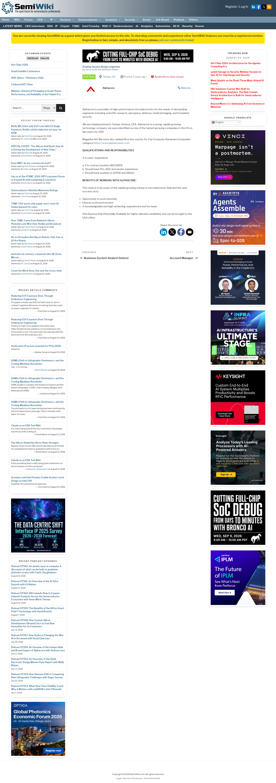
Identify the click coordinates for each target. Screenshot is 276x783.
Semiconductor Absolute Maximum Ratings (34, 190)
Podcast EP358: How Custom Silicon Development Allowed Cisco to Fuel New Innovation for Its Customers (33, 623)
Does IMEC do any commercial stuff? (31, 163)
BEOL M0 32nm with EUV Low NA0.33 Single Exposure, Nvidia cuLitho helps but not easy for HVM (36, 129)
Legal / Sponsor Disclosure (129, 778)
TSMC (76, 26)
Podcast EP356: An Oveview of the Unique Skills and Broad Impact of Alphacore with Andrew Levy (38, 649)
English (219, 122)
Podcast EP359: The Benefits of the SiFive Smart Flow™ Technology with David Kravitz (37, 610)
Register (231, 6)
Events (199, 26)
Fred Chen (28, 136)
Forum (28, 19)
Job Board (162, 19)
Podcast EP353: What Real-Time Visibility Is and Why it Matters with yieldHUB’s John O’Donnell (37, 688)
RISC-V (106, 26)
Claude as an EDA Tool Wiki (26, 425)
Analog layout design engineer (101, 66)
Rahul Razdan (41, 370)
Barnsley (25, 169)
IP (51, 19)
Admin (88, 69)
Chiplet (64, 26)
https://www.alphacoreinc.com (112, 142)
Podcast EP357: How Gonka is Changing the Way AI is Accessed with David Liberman (37, 637)
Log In (243, 6)
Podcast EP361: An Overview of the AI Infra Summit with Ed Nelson (34, 583)
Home (5, 19)
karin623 (25, 230)
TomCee (24, 196)
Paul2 (27, 153)
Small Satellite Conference (25, 71)
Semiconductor (88, 19)
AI (137, 26)
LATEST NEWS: (13, 26)
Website (186, 87)
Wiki (17, 19)
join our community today (176, 40)
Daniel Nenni (26, 156)
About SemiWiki (152, 778)
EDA (40, 19)
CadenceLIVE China (22, 84)
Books (147, 19)
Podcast (179, 19)
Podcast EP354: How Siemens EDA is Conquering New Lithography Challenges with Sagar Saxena (37, 676)
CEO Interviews (35, 26)
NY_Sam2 (25, 139)
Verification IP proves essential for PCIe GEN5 (36, 346)
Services (65, 19)
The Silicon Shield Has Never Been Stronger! (35, 442)
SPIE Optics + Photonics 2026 (27, 77)
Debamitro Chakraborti (37, 469)
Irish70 (27, 210)
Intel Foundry (91, 26)
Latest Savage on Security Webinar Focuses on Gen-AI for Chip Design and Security (236, 73)
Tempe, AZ (109, 76)
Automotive (162, 26)
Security (130, 19)
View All (44, 58)
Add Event (32, 58)
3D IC (176, 26)
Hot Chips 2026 (19, 64)
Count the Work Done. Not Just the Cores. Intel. (36, 270)
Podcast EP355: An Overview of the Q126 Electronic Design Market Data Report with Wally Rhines (37, 662)
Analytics (111, 19)
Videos (193, 19)
